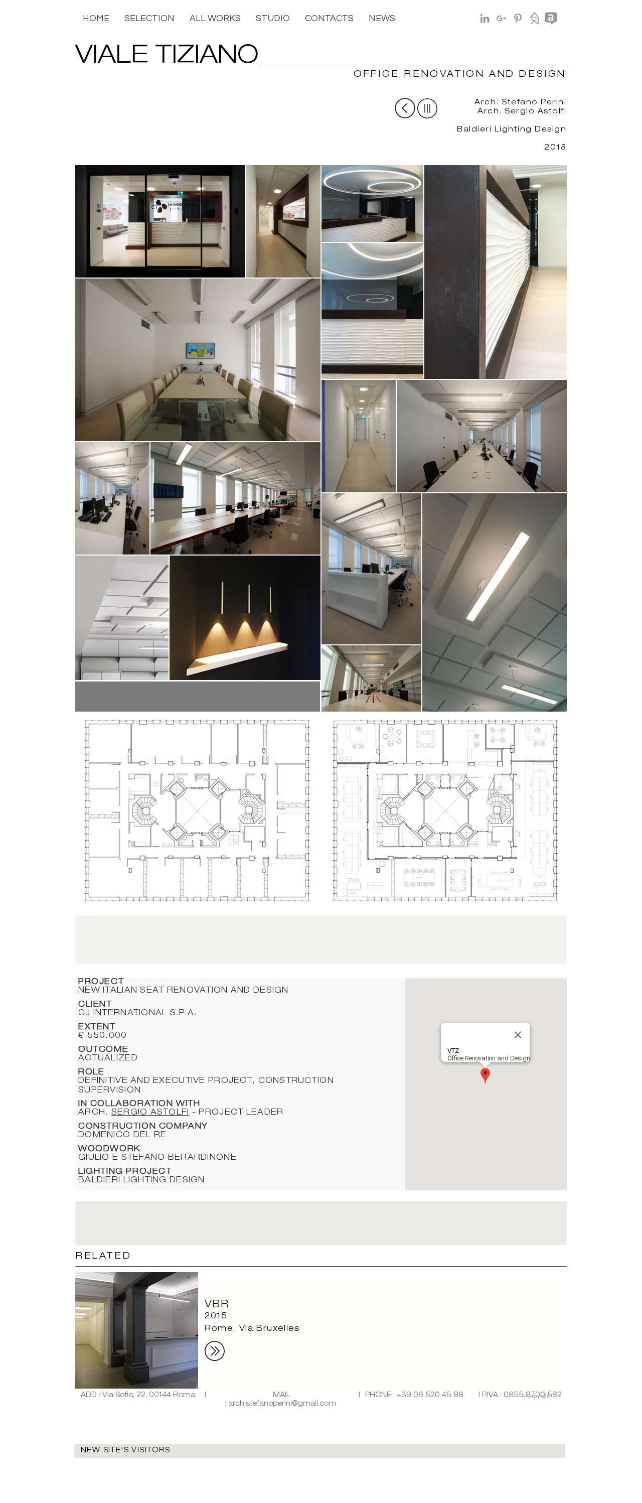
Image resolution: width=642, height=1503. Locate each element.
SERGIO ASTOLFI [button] (150, 1113)
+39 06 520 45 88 (430, 1395)
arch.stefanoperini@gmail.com (282, 1404)
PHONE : (381, 1395)
